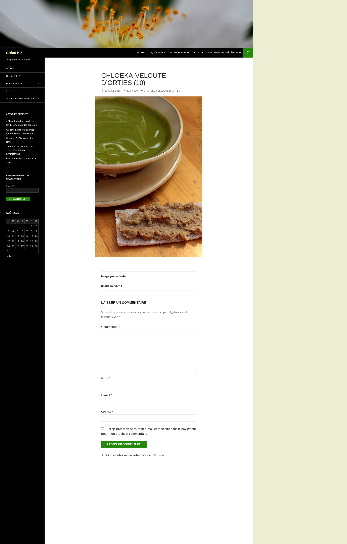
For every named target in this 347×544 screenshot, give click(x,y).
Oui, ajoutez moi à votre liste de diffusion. (135, 455)
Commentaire (111, 326)
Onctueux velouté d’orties (162, 91)
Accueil (141, 53)
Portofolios (178, 53)
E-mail (106, 395)
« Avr (9, 256)
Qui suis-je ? (158, 53)
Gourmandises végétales (223, 53)
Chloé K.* (14, 53)
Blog (197, 53)
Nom (105, 378)
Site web (107, 412)
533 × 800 (132, 91)
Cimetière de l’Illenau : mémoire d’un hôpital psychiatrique (20, 150)
